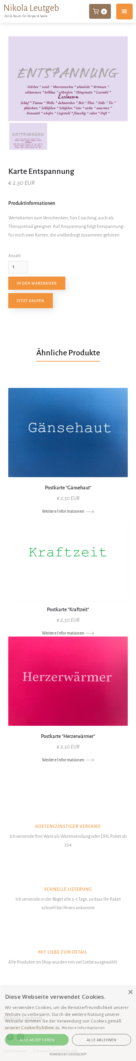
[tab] (28, 136)
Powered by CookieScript (68, 1054)
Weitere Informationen (83, 1027)
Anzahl (14, 256)
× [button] (130, 992)
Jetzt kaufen (30, 301)
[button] (100, 11)
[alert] (68, 1024)
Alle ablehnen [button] (101, 1039)
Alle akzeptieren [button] (36, 1039)
